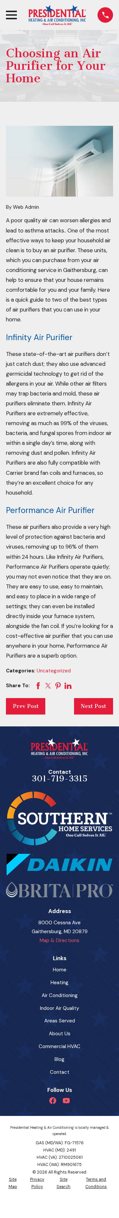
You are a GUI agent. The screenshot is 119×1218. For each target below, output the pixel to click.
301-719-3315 (60, 778)
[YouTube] (66, 1100)
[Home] (57, 15)
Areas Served (59, 1020)
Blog (59, 1059)
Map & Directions (59, 940)
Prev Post (26, 706)
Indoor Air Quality (59, 1008)
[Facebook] (52, 1100)
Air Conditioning (60, 995)
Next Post (93, 706)
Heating (59, 982)
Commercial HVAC (59, 1046)
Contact (59, 1072)
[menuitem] (13, 1183)
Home (59, 969)
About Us (59, 1033)
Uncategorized (54, 670)
